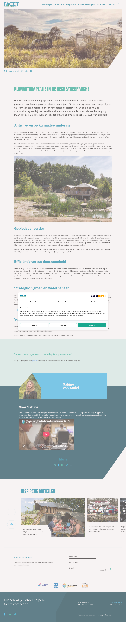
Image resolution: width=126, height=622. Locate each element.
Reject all (34, 325)
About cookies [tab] (63, 302)
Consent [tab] (33, 302)
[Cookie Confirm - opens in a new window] (98, 296)
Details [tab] (93, 302)
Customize (63, 325)
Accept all (92, 325)
